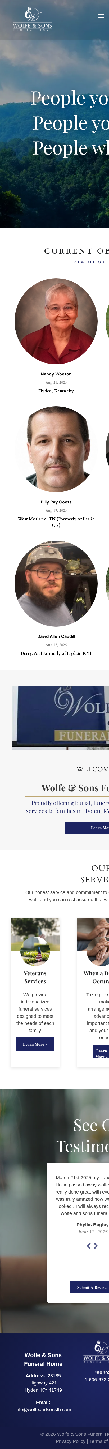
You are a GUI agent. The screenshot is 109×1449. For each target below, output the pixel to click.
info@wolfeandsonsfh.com (43, 1409)
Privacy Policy (70, 1441)
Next (96, 1246)
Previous (88, 1246)
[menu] (101, 16)
